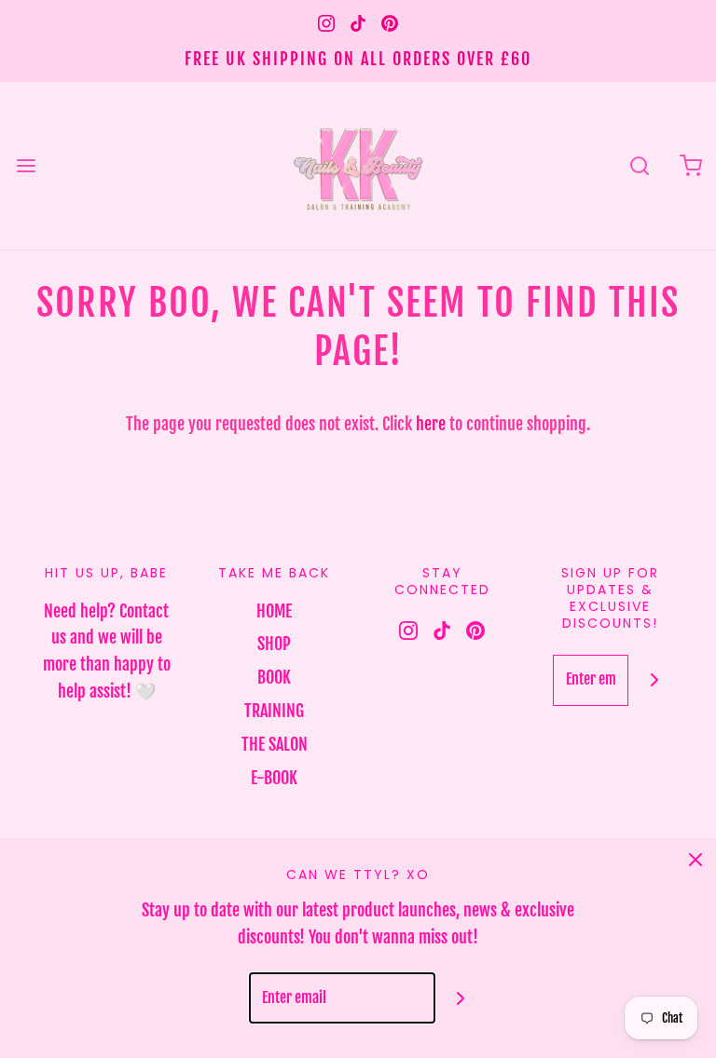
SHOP (274, 643)
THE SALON (274, 744)
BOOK (274, 677)
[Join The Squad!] (654, 680)
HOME (274, 611)
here (431, 424)
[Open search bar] (639, 165)
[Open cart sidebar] (690, 165)
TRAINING (274, 710)
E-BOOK (274, 777)
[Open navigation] (25, 165)
